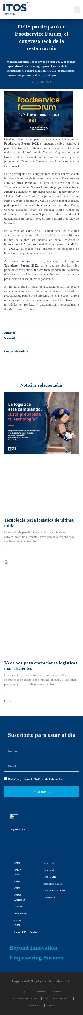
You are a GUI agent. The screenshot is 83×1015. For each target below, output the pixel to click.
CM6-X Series (17, 872)
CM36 (17, 863)
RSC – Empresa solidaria (57, 998)
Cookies (57, 991)
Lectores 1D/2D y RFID (55, 891)
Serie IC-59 (49, 863)
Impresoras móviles (53, 884)
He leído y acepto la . (36, 779)
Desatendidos (20, 914)
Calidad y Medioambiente (25, 998)
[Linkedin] (15, 843)
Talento (52, 1005)
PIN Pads (18, 907)
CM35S (17, 881)
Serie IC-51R (50, 877)
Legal (24, 991)
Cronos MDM (17, 922)
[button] (77, 9)
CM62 (17, 888)
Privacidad (40, 991)
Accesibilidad (34, 1005)
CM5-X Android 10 (19, 897)
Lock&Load (49, 897)
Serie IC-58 (49, 870)
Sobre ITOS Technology (26, 932)
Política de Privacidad (48, 779)
